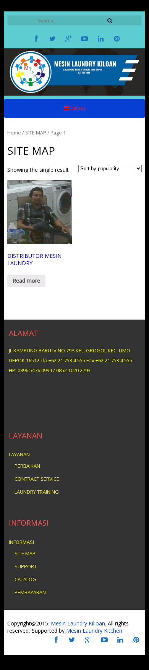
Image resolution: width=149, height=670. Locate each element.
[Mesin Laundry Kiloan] (75, 93)
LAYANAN (19, 454)
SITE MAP (25, 553)
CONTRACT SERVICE (37, 478)
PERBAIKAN (27, 465)
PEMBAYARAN (30, 592)
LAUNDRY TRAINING (37, 491)
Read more (26, 280)
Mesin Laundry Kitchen (93, 630)
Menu (77, 108)
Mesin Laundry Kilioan (78, 623)
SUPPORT (26, 566)
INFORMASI (21, 542)
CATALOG (25, 579)
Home (14, 132)
